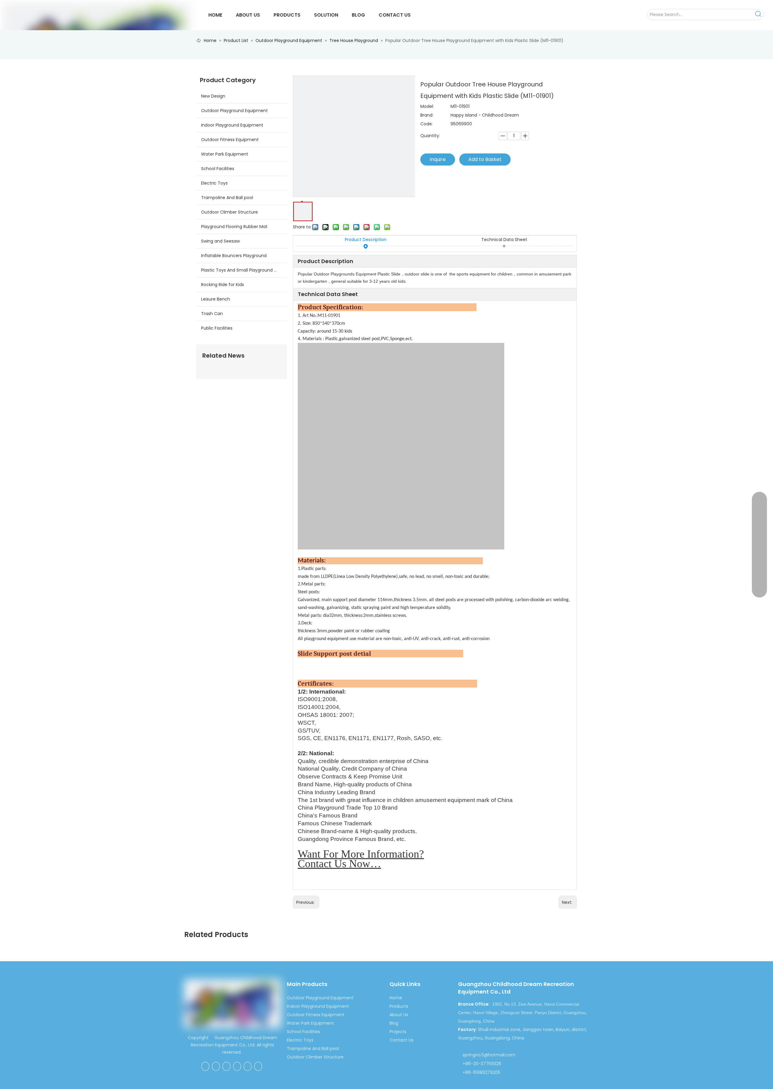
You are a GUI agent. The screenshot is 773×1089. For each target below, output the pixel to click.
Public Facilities (217, 328)
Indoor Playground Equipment (232, 125)
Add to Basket (485, 159)
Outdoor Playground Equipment (234, 111)
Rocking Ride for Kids (222, 285)
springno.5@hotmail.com (489, 1055)
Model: (427, 106)
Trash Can (212, 314)
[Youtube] (248, 1066)
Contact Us (401, 1040)
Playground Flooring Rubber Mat (234, 227)
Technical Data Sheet (504, 240)
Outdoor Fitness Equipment (230, 140)
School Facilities (217, 169)
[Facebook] (205, 1066)
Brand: (426, 115)
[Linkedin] (226, 1066)
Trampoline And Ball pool (227, 198)
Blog (394, 1023)
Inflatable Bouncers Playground (234, 256)
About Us (399, 1015)
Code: (426, 124)
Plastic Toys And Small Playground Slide (242, 270)
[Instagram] (258, 1066)
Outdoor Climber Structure (229, 212)
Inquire (438, 159)
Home (396, 998)
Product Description (365, 240)
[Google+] (216, 1066)
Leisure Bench (215, 299)
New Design (213, 96)
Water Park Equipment (224, 154)
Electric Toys (214, 183)
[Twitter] (237, 1066)
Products (399, 1006)
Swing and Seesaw (220, 241)
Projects (398, 1032)
